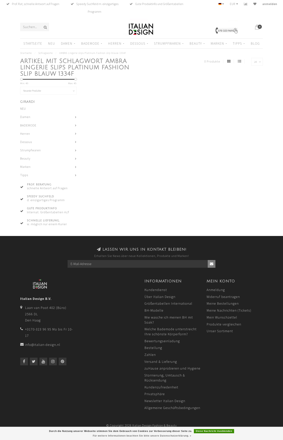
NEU (51, 43)
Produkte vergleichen (224, 324)
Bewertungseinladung (162, 341)
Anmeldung (216, 290)
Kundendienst (155, 290)
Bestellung (153, 347)
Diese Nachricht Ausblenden (214, 431)
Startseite (32, 43)
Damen (66, 43)
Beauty (195, 43)
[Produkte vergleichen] (246, 4)
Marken (217, 43)
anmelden (269, 4)
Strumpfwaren (167, 43)
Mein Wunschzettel (222, 317)
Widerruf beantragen (223, 296)
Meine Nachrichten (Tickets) (229, 310)
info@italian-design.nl (42, 344)
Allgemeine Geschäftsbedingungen (172, 408)
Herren (114, 43)
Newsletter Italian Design (164, 401)
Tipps (237, 43)
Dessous (137, 43)
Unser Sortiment (220, 331)
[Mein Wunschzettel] (255, 4)
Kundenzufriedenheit (161, 387)
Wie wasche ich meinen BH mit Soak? (168, 320)
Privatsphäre (154, 394)
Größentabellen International (168, 303)
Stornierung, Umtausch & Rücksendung (164, 377)
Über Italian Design (159, 296)
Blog (255, 43)
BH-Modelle (153, 310)
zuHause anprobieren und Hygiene (172, 368)
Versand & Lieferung (160, 361)
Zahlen (150, 354)
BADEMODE (90, 43)
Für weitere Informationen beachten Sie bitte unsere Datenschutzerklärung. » (142, 435)
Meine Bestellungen (223, 303)
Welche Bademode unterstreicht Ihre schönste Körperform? (170, 331)
